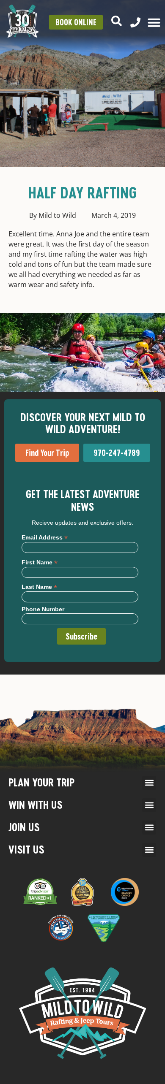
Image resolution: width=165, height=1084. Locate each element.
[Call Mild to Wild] (135, 22)
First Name (40, 562)
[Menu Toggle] (154, 22)
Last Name (39, 586)
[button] (149, 783)
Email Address (45, 537)
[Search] (116, 21)
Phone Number (43, 609)
